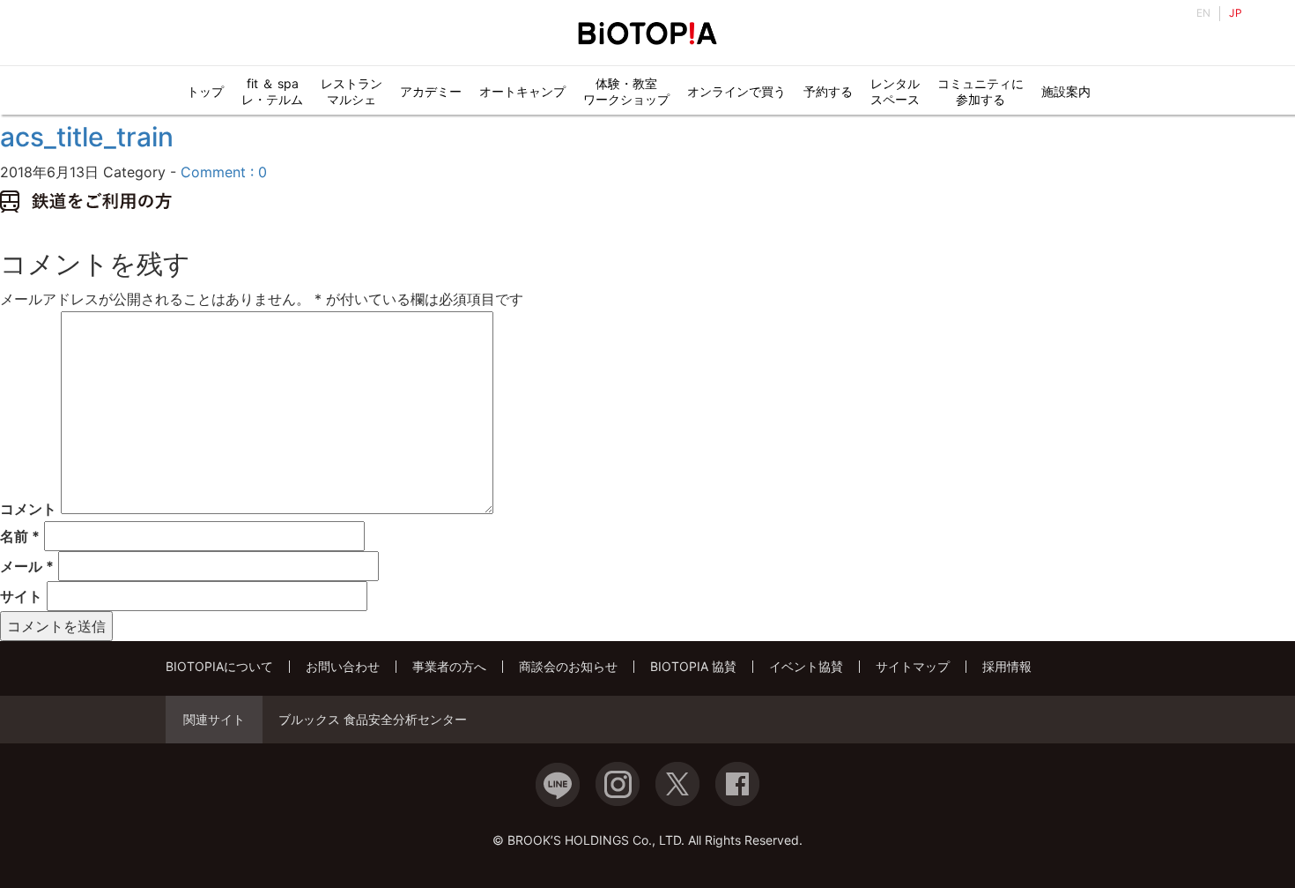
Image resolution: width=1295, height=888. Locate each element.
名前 (20, 536)
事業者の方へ (449, 666)
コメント (28, 509)
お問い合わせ (343, 666)
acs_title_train (87, 137)
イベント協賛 (806, 666)
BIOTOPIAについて (219, 666)
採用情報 (1007, 666)
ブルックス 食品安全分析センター (372, 719)
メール (27, 566)
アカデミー (431, 91)
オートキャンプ (522, 91)
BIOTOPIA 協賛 (693, 666)
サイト (21, 596)
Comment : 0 (224, 172)
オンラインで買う (736, 91)
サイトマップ (913, 666)
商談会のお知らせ (568, 666)
